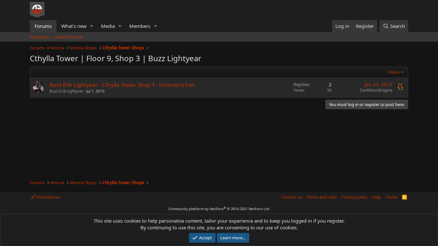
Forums (43, 26)
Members (139, 26)
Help (376, 197)
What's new (74, 26)
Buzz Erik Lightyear (66, 91)
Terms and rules (322, 197)
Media (108, 26)
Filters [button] (394, 72)
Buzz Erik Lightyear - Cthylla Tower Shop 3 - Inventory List (121, 84)
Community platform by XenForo (219, 208)
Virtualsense (47, 197)
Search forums (69, 37)
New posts (40, 37)
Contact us (292, 197)
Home (392, 197)
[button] (91, 26)
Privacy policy (354, 197)
